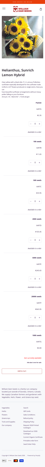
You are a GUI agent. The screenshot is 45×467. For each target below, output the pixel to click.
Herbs (4, 411)
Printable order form (30, 441)
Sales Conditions (29, 415)
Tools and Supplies (8, 422)
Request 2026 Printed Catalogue (31, 426)
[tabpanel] (22, 37)
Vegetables (6, 408)
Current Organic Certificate (32, 437)
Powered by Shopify (33, 455)
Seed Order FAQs (29, 444)
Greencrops (6, 418)
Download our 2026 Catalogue (30, 432)
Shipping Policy (28, 422)
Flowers (4, 415)
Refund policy (28, 418)
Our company (7, 425)
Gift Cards (26, 411)
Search (25, 408)
